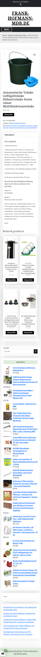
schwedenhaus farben (25, 126)
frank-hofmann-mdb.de (20, 18)
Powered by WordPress (13, 651)
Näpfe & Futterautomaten (17, 35)
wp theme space (20, 654)
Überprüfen (8, 115)
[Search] (36, 351)
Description (9, 135)
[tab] (9, 135)
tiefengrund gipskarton (16, 128)
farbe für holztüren (12, 126)
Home (4, 35)
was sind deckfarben (30, 128)
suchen (6, 348)
